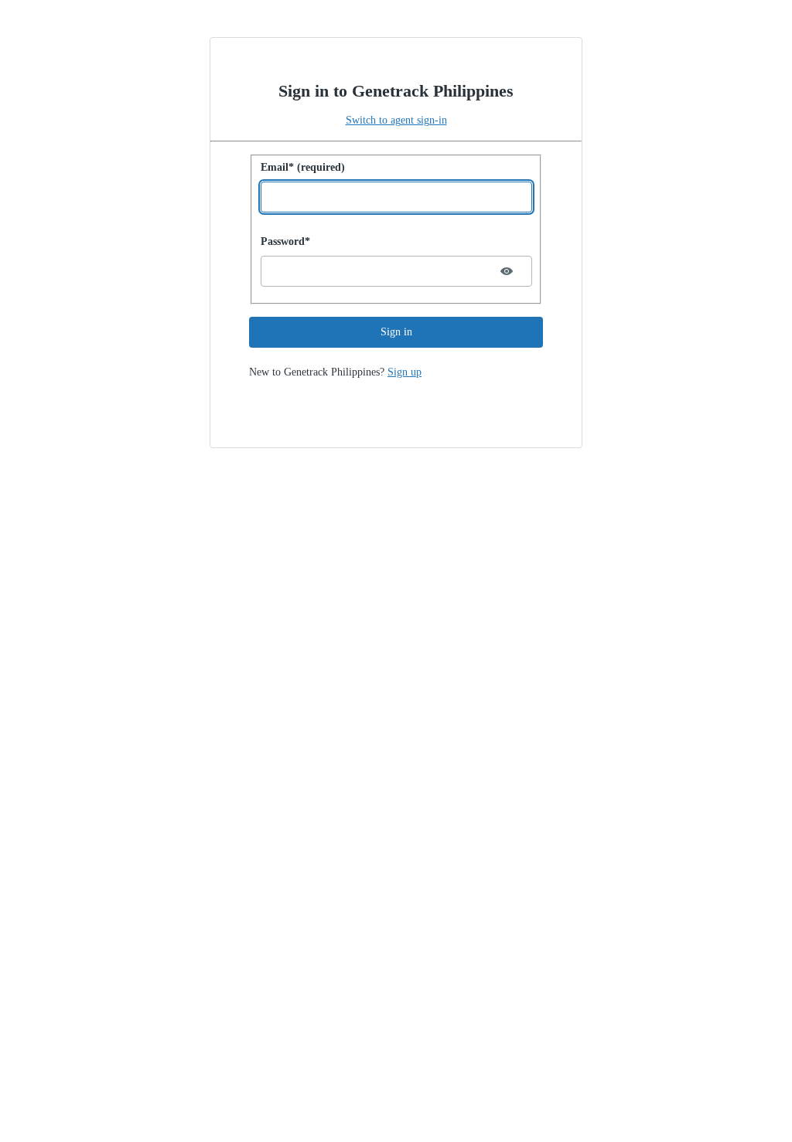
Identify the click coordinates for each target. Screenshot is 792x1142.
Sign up (404, 372)
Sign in (396, 332)
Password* (285, 241)
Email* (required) (303, 167)
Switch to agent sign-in (396, 120)
